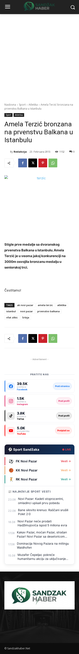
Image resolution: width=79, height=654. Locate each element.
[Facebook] (22, 163)
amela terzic (45, 305)
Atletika (33, 105)
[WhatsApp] (52, 163)
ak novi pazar (25, 305)
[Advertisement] (39, 56)
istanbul (11, 311)
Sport (22, 105)
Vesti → (66, 461)
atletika (61, 305)
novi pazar (26, 311)
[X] (32, 163)
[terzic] (39, 205)
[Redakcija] (7, 151)
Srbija (25, 317)
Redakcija (20, 151)
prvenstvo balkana (48, 311)
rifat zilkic (12, 317)
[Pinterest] (42, 163)
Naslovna (10, 105)
